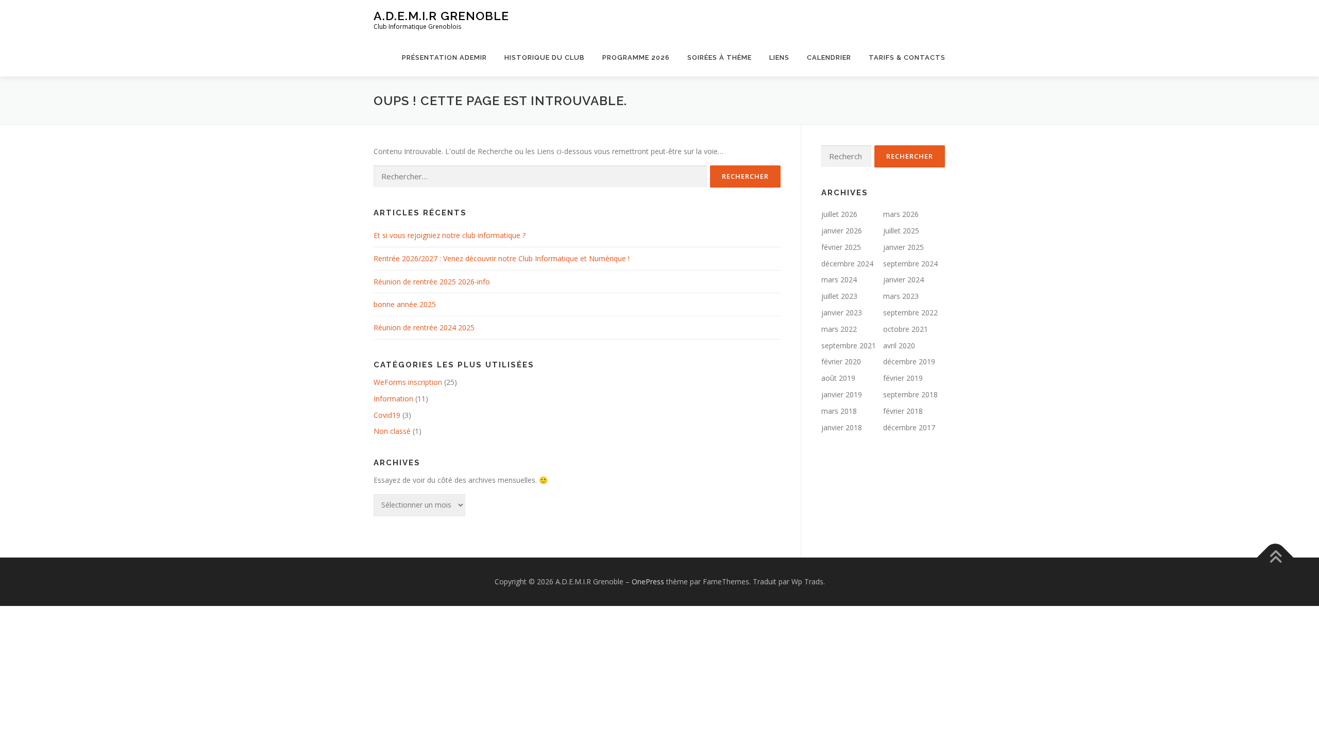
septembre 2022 (910, 312)
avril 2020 (899, 345)
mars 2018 (839, 411)
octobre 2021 (905, 329)
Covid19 (387, 415)
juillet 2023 (839, 296)
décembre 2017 (909, 427)
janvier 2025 (903, 247)
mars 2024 (839, 279)
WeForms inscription (408, 382)
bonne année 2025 (405, 304)
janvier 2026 (841, 230)
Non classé (392, 431)
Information (393, 398)
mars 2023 (901, 296)
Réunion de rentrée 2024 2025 (424, 327)
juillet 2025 (901, 230)
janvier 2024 (903, 279)
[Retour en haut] (1275, 557)
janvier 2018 (841, 427)
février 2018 (903, 411)
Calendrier (829, 57)
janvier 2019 (841, 394)
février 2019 (903, 378)
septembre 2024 (910, 263)
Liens (779, 57)
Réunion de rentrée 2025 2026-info (432, 281)
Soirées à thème (719, 57)
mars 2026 (901, 214)
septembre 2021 (848, 345)
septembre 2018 (910, 394)
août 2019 (838, 378)
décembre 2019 (909, 361)
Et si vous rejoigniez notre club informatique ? (450, 235)
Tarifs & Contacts (907, 57)
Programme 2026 (636, 57)
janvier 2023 (841, 312)
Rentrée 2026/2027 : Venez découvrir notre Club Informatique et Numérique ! (502, 258)
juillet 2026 (839, 214)
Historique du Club (544, 57)
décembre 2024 (847, 263)
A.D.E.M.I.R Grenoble (441, 16)
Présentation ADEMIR (444, 57)
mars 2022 (839, 329)
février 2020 (841, 361)
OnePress (648, 581)
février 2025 (841, 247)
